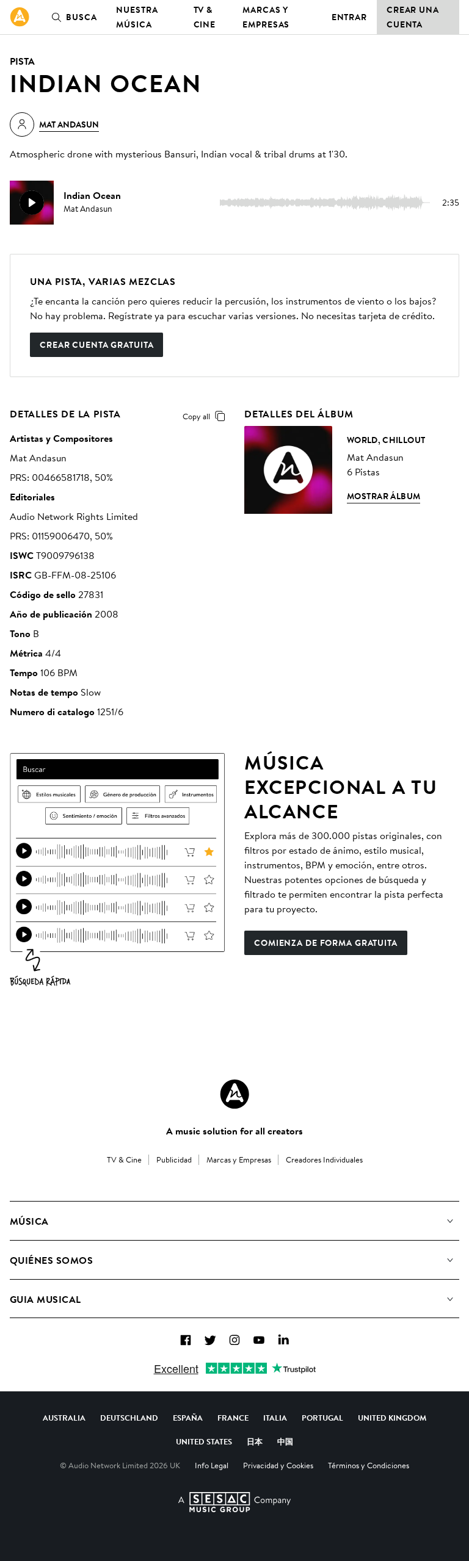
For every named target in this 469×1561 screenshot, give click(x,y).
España (188, 1417)
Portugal (322, 1417)
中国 (285, 1441)
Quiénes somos (51, 1260)
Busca (81, 17)
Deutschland (129, 1417)
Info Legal (211, 1465)
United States (204, 1441)
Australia (64, 1417)
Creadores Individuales (324, 1159)
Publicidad (174, 1159)
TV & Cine (205, 17)
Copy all (196, 416)
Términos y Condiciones (368, 1465)
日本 (255, 1441)
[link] (19, 17)
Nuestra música (137, 17)
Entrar (349, 17)
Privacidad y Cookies (278, 1465)
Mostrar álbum (383, 496)
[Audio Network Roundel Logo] (234, 1094)
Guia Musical (45, 1299)
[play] (32, 202)
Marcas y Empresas (265, 17)
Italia (275, 1417)
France (233, 1417)
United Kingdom (392, 1417)
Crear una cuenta (413, 17)
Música (29, 1221)
